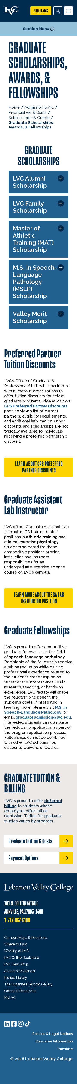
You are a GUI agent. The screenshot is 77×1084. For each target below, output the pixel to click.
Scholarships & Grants (29, 117)
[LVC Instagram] (21, 1024)
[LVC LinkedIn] (7, 1024)
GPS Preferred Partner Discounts (36, 406)
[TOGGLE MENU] (68, 10)
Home (14, 107)
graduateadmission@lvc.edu (43, 717)
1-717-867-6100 (17, 920)
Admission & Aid (39, 107)
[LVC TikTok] (27, 1024)
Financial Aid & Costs (28, 112)
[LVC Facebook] (14, 1024)
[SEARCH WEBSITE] (57, 10)
